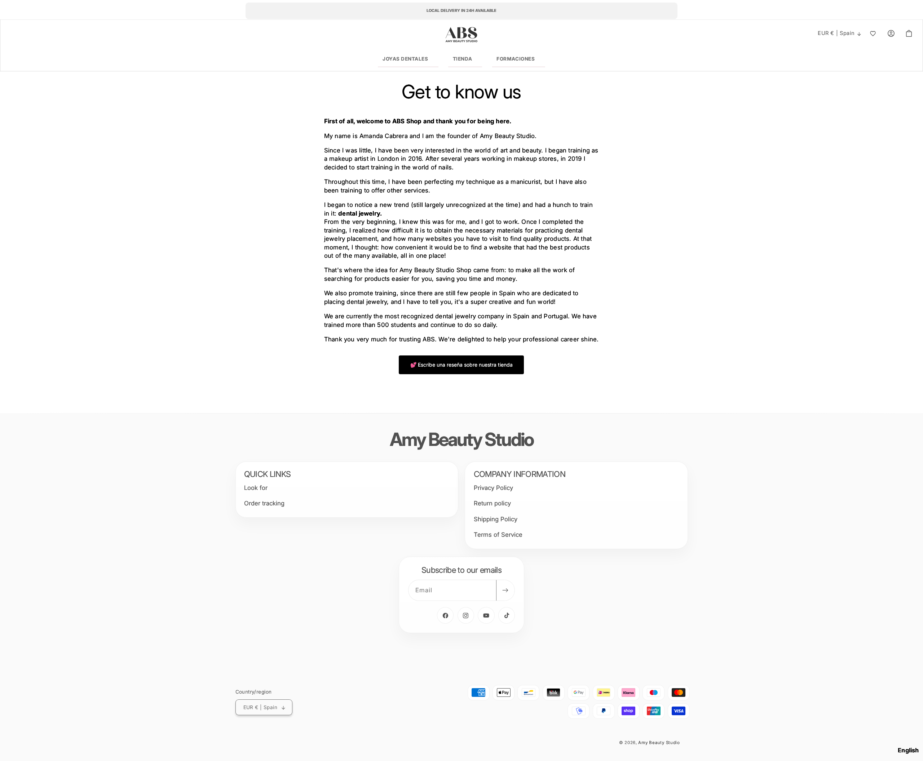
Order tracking (264, 503)
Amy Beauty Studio (659, 742)
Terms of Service (498, 534)
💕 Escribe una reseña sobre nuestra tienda (461, 365)
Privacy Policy (493, 487)
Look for (256, 487)
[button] (408, 59)
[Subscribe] (505, 590)
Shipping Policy (495, 519)
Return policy (492, 503)
